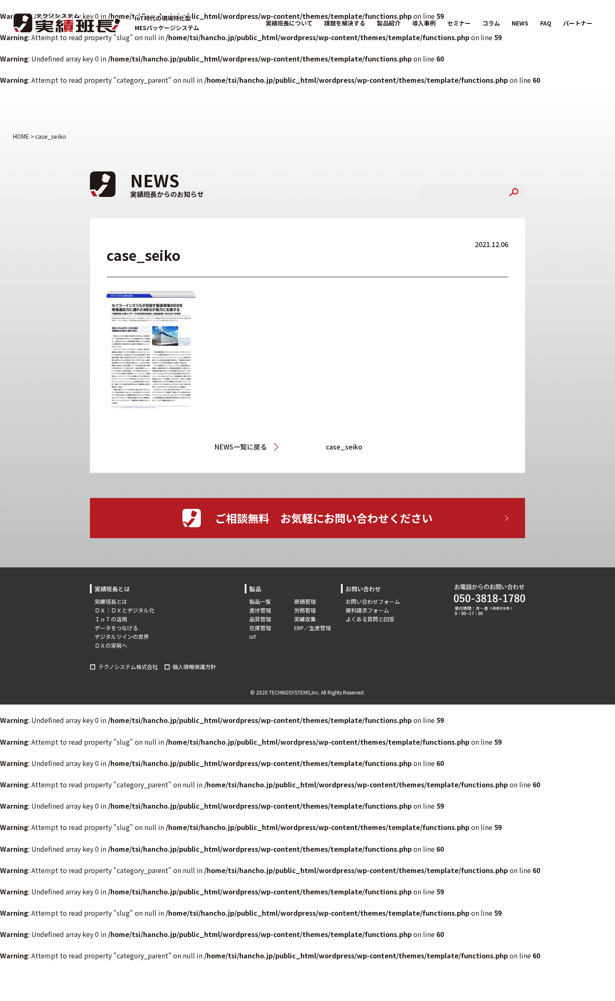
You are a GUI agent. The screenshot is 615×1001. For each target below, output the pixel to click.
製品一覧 (260, 601)
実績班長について (289, 23)
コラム (491, 23)
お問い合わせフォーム (373, 601)
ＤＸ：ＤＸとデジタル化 (124, 610)
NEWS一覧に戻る (240, 447)
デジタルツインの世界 (122, 637)
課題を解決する (344, 23)
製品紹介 (388, 23)
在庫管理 (260, 628)
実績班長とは (111, 601)
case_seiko (344, 447)
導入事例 (424, 23)
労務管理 (305, 610)
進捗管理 (260, 610)
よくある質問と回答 (370, 619)
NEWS (520, 23)
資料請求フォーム (367, 610)
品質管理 (260, 619)
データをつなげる (116, 628)
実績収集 (305, 619)
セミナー (459, 23)
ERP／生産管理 (312, 628)
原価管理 (305, 601)
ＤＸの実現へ (111, 645)
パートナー (577, 23)
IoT (252, 637)
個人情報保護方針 (194, 667)
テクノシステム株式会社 (128, 667)
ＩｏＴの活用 (111, 619)
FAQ (545, 23)
